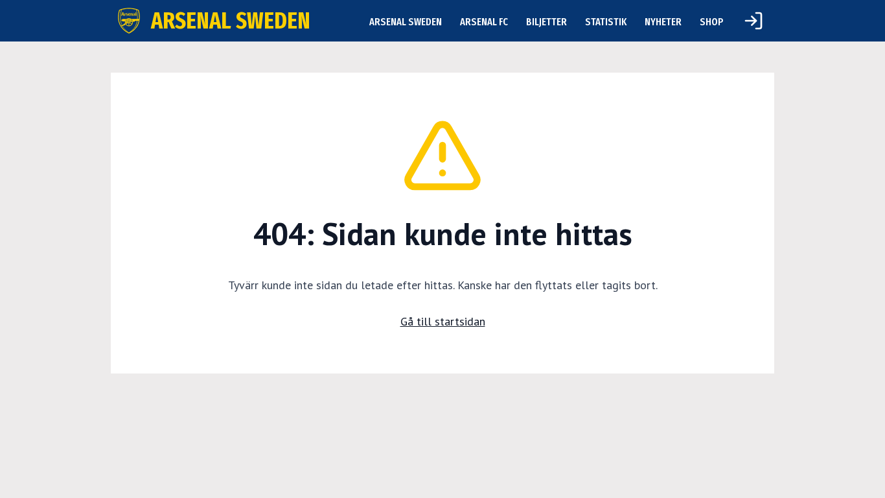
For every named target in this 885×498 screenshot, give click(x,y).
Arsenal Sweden (405, 22)
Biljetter (546, 22)
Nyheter (663, 22)
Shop (712, 22)
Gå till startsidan (442, 321)
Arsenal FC (484, 22)
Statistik (605, 22)
